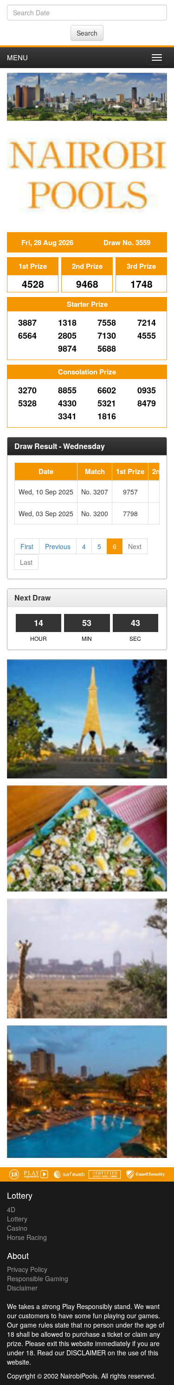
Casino (17, 1228)
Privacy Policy (27, 1269)
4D (11, 1209)
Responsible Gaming (37, 1278)
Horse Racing (27, 1237)
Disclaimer (22, 1287)
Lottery (17, 1218)
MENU (17, 57)
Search (87, 33)
